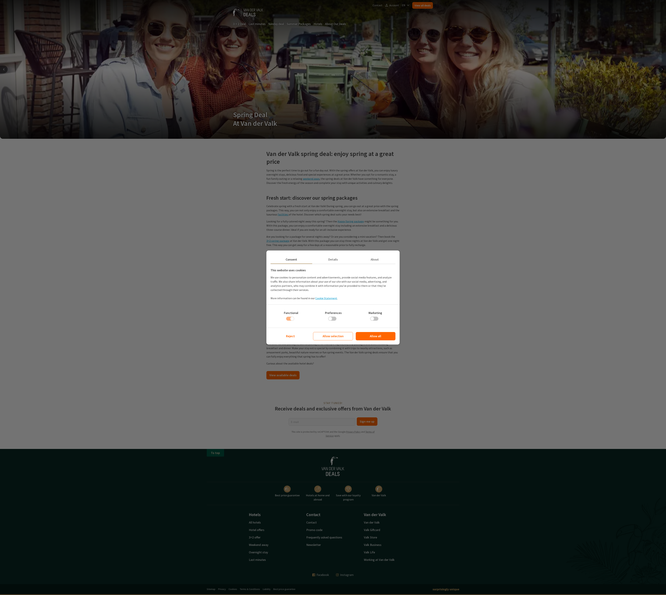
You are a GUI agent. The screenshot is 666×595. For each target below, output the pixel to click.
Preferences (333, 313)
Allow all (375, 336)
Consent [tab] (291, 259)
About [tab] (375, 259)
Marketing (375, 313)
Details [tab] (333, 259)
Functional (291, 313)
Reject (290, 336)
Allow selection (333, 336)
